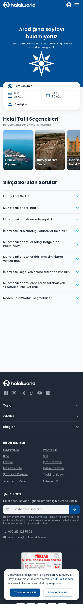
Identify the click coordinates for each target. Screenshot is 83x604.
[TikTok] (31, 393)
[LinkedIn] (48, 393)
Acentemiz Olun (14, 481)
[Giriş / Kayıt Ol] (69, 5)
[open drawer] (77, 5)
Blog (6, 456)
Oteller (8, 416)
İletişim (8, 462)
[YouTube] (39, 393)
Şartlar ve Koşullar (15, 474)
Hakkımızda (11, 450)
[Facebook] (5, 393)
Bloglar (9, 427)
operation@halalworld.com (27, 537)
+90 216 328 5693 (20, 532)
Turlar (8, 405)
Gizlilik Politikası (53, 468)
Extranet (49, 481)
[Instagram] (22, 393)
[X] (14, 393)
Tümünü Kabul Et (25, 592)
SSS (45, 456)
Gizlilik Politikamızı (61, 578)
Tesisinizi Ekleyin (54, 475)
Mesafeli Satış (12, 468)
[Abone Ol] (74, 509)
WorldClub (50, 450)
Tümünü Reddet (58, 592)
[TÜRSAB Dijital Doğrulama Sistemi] (41, 561)
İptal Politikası (52, 462)
